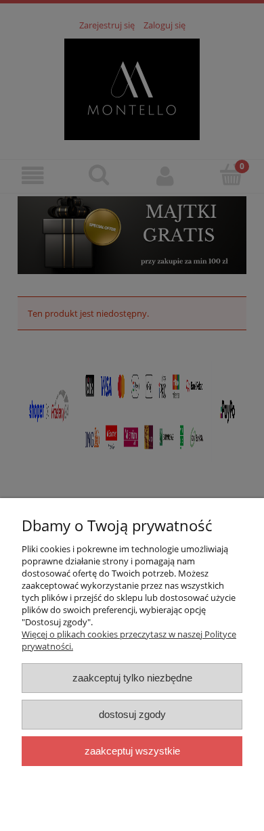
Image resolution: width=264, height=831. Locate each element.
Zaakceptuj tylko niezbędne (132, 677)
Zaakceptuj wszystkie (132, 751)
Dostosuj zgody (132, 714)
